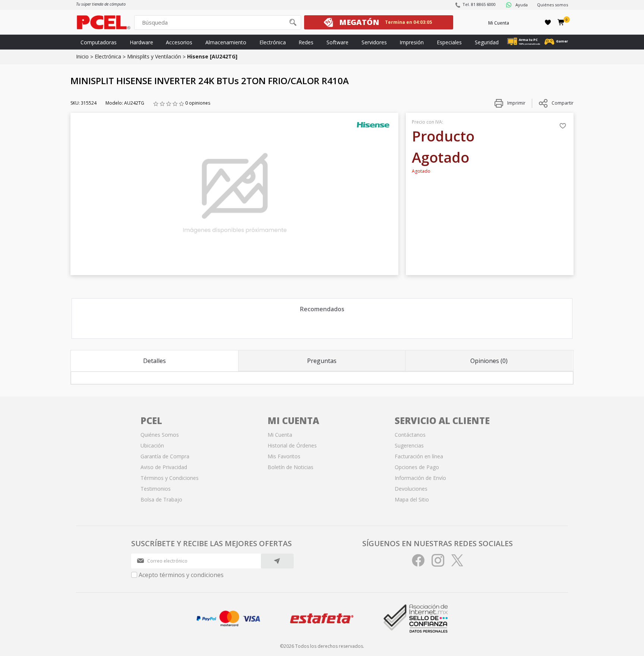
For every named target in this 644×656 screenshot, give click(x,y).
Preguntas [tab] (322, 361)
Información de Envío (420, 477)
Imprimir (515, 103)
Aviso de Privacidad (164, 467)
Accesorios (179, 42)
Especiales (449, 42)
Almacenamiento (225, 42)
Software (337, 42)
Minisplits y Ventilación (154, 56)
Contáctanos (410, 434)
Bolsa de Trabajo (161, 499)
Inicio (82, 56)
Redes (306, 42)
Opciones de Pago (417, 467)
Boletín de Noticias (290, 467)
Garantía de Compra (165, 456)
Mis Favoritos (284, 456)
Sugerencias (409, 445)
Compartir (563, 103)
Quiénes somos (552, 4)
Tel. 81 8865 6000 (479, 4)
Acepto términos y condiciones (181, 575)
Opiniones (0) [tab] (489, 361)
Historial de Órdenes (292, 445)
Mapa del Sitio (412, 499)
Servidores (374, 42)
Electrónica (272, 42)
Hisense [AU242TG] (212, 56)
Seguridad (487, 42)
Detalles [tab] (154, 361)
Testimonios (156, 488)
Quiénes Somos (160, 434)
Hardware (141, 42)
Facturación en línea (419, 456)
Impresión (412, 42)
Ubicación (152, 445)
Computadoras (98, 42)
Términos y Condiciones (170, 477)
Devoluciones (411, 488)
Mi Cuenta (498, 23)
